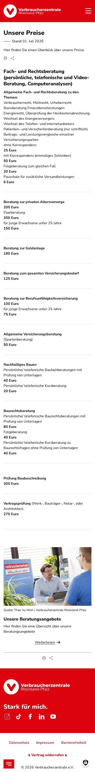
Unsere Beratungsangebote (32, 619)
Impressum (45, 742)
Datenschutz (19, 742)
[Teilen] (12, 58)
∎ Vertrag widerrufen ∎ (47, 755)
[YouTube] (53, 716)
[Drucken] (5, 58)
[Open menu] (9, 763)
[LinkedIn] (41, 716)
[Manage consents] (85, 762)
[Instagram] (7, 716)
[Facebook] (30, 716)
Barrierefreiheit (73, 742)
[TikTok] (18, 716)
